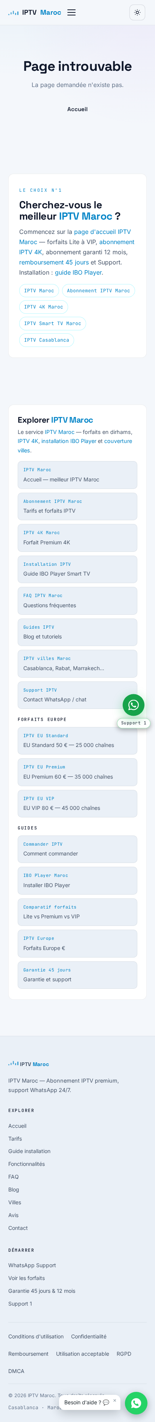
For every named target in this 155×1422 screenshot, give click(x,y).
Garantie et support (47, 975)
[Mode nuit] (137, 12)
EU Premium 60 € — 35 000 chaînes (68, 772)
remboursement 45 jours (54, 262)
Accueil (77, 109)
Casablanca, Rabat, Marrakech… (63, 663)
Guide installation (29, 1151)
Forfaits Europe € (44, 943)
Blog (13, 1189)
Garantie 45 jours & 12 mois (41, 1291)
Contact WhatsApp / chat (55, 695)
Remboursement (28, 1353)
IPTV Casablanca (46, 340)
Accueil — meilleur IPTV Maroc (61, 475)
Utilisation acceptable (82, 1353)
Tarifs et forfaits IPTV (52, 506)
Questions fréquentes (49, 600)
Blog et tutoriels (42, 632)
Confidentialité (88, 1336)
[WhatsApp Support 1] (133, 705)
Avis (13, 1215)
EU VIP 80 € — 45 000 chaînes (61, 803)
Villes (14, 1202)
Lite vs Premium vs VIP (51, 912)
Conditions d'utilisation (36, 1336)
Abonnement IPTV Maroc (98, 290)
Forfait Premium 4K (46, 537)
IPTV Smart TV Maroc (52, 323)
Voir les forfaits (26, 1278)
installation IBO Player (68, 441)
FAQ (13, 1176)
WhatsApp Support (32, 1265)
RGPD (124, 1353)
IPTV (41, 12)
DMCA (16, 1371)
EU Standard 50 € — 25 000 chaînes (68, 740)
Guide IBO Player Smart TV (56, 569)
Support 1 (20, 1303)
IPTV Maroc (85, 216)
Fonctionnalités (26, 1164)
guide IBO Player (78, 272)
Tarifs (15, 1138)
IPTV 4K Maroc (43, 307)
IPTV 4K (28, 441)
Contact (18, 1228)
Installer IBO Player (46, 880)
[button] (71, 12)
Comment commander (50, 849)
